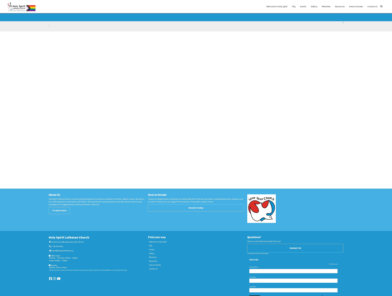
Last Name (252, 287)
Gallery (151, 253)
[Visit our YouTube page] (58, 279)
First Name (252, 277)
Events (151, 249)
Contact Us (153, 269)
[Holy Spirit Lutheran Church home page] (22, 7)
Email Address (254, 267)
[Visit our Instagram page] (54, 279)
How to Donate (155, 265)
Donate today (196, 208)
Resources (153, 261)
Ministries (152, 257)
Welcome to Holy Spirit (158, 241)
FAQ (150, 245)
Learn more (60, 210)
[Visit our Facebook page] (50, 279)
